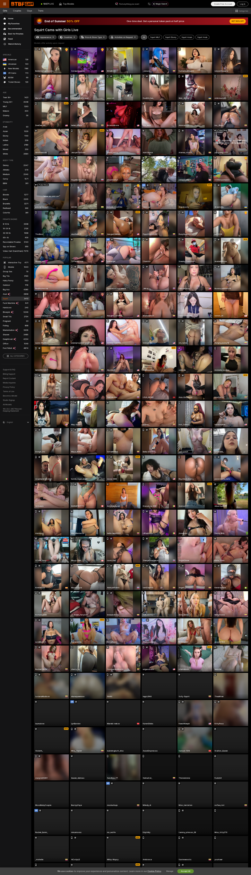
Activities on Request (124, 37)
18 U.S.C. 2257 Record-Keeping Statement (12, 410)
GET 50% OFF (238, 21)
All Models (7, 405)
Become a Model (10, 396)
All (144, 37)
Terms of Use (8, 391)
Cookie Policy (154, 871)
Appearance (45, 37)
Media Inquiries (9, 383)
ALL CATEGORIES (17, 356)
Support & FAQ (9, 370)
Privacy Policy (9, 387)
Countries (68, 37)
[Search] (149, 4)
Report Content (9, 378)
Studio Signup (9, 400)
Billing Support (9, 374)
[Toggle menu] (4, 4)
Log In (242, 4)
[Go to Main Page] (23, 4)
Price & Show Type (93, 37)
